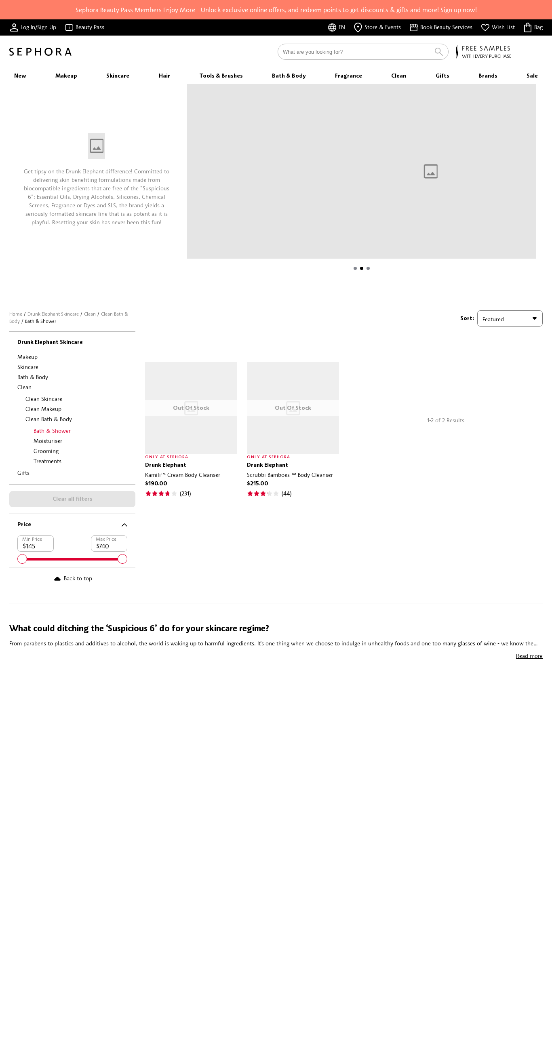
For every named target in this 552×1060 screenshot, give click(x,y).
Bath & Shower (52, 430)
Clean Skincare (43, 398)
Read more (529, 655)
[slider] (22, 559)
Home (15, 314)
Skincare (27, 366)
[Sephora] (40, 52)
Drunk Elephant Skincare (53, 314)
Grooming (46, 450)
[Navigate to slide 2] (361, 268)
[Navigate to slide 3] (368, 268)
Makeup (27, 356)
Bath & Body (32, 376)
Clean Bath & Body (48, 418)
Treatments (47, 460)
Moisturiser (48, 440)
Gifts (23, 472)
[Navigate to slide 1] (355, 268)
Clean (90, 314)
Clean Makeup (43, 408)
